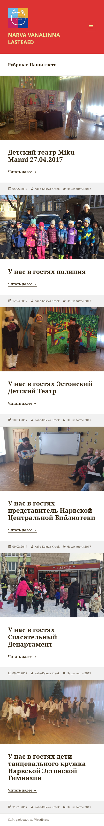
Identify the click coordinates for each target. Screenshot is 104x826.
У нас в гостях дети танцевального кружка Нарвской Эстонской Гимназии (47, 767)
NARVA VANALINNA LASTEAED (34, 38)
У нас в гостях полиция (47, 271)
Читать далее (22, 171)
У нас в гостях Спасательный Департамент (32, 637)
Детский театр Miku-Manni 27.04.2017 (42, 156)
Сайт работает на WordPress (28, 820)
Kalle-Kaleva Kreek (47, 189)
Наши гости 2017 (79, 189)
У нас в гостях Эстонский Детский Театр (50, 387)
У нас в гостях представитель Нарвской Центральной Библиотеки (51, 510)
